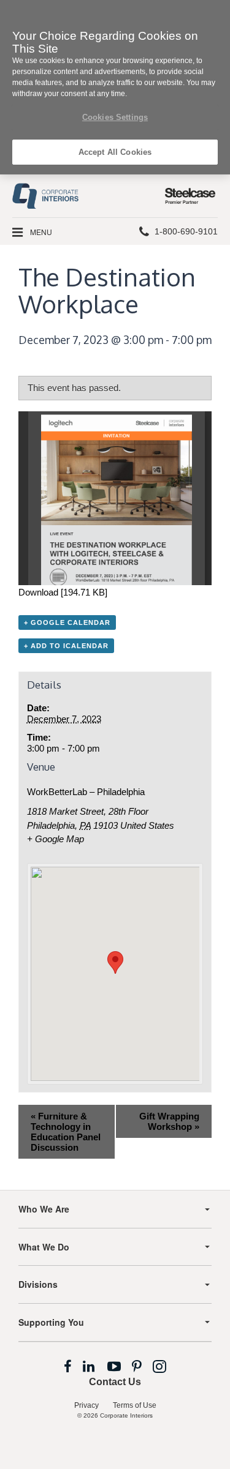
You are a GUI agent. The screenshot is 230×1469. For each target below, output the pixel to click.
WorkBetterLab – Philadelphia (86, 792)
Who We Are (43, 1209)
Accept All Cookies (115, 152)
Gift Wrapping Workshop (169, 1121)
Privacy (86, 1405)
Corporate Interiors (126, 1415)
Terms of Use (134, 1405)
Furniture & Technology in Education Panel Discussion (66, 1132)
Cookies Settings (115, 117)
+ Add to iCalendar (66, 645)
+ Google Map (55, 839)
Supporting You (51, 1322)
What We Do (43, 1247)
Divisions (38, 1284)
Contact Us (115, 1382)
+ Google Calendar (67, 622)
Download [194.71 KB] (62, 592)
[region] (115, 87)
